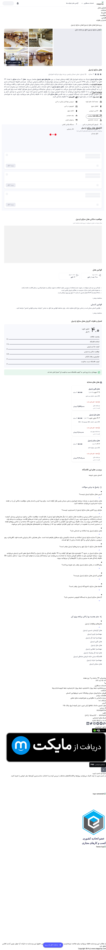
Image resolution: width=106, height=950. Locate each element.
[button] (88, 3)
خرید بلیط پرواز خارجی (78, 688)
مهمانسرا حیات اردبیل (94, 660)
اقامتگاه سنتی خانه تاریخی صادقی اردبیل (87, 656)
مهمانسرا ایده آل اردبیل (94, 638)
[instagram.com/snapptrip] (101, 723)
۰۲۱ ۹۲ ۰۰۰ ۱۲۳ (101, 680)
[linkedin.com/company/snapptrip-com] (87, 723)
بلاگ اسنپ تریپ (81, 693)
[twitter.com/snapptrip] (91, 723)
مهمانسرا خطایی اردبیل (94, 649)
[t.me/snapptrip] (97, 723)
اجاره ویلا (55, 688)
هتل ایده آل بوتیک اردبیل (93, 653)
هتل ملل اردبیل (96, 645)
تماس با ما (96, 698)
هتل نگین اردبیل (96, 641)
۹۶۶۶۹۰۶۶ (102, 715)
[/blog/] (104, 723)
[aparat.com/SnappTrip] (94, 723)
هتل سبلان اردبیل (95, 664)
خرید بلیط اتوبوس (64, 688)
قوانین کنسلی (71, 693)
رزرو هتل (103, 688)
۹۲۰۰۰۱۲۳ (93, 715)
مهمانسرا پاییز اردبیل (94, 634)
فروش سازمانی (101, 693)
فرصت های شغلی (76, 698)
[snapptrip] (100, 3)
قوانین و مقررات (88, 698)
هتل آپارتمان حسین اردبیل (92, 630)
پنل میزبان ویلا (91, 693)
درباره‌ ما (103, 698)
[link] (99, 25)
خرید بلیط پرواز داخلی (93, 688)
